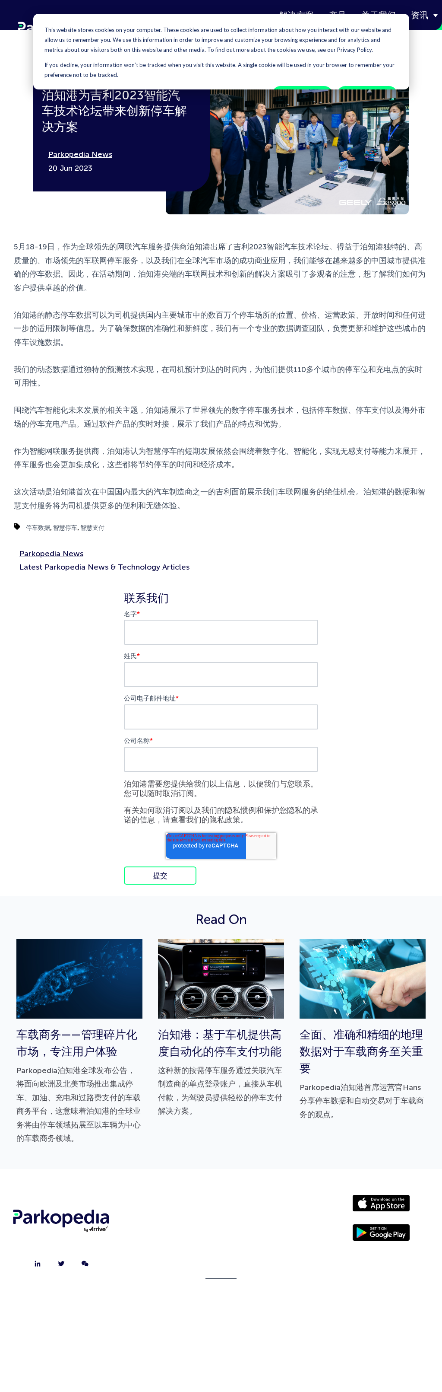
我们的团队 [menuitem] (221, 1250)
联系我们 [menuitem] (221, 1228)
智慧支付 (92, 527)
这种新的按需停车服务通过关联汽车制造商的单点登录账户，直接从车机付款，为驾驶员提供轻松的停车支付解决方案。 (220, 1072)
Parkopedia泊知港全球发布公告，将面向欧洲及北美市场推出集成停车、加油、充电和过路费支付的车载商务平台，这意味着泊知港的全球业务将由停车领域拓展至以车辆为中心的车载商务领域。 (78, 1086)
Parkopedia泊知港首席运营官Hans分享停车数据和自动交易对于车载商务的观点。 (362, 1073)
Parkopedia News (80, 154)
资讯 (419, 15)
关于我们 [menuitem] (221, 1207)
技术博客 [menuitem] (221, 1272)
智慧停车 (65, 527)
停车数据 (38, 527)
